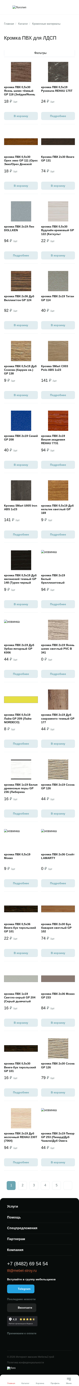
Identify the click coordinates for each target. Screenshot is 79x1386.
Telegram (24, 1288)
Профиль (55, 1383)
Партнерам (16, 1239)
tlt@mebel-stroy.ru (22, 1271)
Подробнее (58, 116)
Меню (69, 1381)
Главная (9, 23)
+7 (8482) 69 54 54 (27, 1263)
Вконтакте (25, 1307)
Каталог (23, 23)
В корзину (21, 116)
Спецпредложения (22, 1228)
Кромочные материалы (46, 23)
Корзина (40, 1383)
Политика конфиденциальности (25, 1362)
